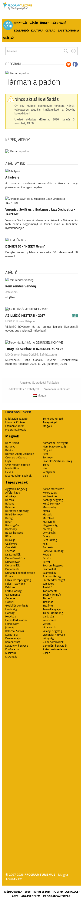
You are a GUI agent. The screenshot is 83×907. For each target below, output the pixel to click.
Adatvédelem (30, 896)
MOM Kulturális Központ (20, 321)
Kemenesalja (13, 638)
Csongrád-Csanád (16, 457)
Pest (45, 454)
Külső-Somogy (51, 503)
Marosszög (49, 507)
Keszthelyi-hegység (16, 645)
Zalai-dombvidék (53, 642)
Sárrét (46, 562)
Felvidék (10, 587)
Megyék (47, 426)
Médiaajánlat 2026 (16, 418)
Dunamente (12, 569)
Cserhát (10, 551)
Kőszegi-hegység (53, 500)
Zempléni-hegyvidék (55, 645)
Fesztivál (20, 23)
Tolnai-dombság (53, 613)
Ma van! (8, 25)
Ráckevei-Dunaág (53, 551)
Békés (9, 450)
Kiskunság (11, 656)
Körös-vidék (50, 496)
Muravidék (49, 522)
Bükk (8, 536)
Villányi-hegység (52, 631)
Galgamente (12, 594)
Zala (45, 476)
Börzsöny (11, 529)
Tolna (46, 465)
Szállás (8, 38)
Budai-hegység (14, 533)
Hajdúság (11, 609)
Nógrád (47, 450)
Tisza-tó (47, 598)
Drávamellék (12, 554)
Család (50, 30)
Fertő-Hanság (13, 591)
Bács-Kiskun (12, 443)
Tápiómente (50, 591)
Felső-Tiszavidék (15, 584)
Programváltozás (15, 429)
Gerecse (10, 598)
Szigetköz (48, 584)
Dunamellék (12, 565)
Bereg (9, 518)
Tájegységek (50, 422)
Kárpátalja (11, 635)
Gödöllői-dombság (16, 605)
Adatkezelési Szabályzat (24, 389)
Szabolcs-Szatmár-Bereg (57, 461)
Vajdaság (48, 616)
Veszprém (49, 472)
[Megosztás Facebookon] (75, 64)
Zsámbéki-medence (55, 649)
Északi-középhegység (18, 580)
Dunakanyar (12, 562)
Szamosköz (49, 573)
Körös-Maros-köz (53, 489)
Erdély (9, 576)
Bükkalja (10, 540)
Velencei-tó (49, 620)
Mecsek (47, 514)
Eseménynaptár (14, 426)
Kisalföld (10, 653)
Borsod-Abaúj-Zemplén (19, 454)
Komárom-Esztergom (56, 443)
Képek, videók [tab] (17, 140)
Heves (9, 472)
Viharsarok (49, 627)
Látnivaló (59, 23)
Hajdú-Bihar (12, 468)
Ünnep (44, 23)
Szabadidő (21, 30)
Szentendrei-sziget (54, 580)
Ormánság (49, 533)
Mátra (46, 511)
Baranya (10, 446)
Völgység (48, 638)
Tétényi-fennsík (52, 594)
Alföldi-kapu (12, 492)
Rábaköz (48, 547)
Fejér (8, 461)
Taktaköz (48, 587)
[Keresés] (66, 51)
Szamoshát (49, 569)
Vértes (46, 624)
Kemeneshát (12, 642)
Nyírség (47, 529)
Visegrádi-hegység (54, 635)
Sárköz (47, 558)
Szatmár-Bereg (52, 576)
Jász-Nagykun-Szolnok (18, 476)
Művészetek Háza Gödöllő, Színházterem (31, 354)
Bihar (8, 522)
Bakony (9, 503)
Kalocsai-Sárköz (14, 631)
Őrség (46, 536)
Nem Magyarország (54, 446)
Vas (45, 468)
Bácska (9, 500)
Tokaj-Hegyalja (52, 609)
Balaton (10, 507)
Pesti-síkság (50, 540)
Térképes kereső (53, 418)
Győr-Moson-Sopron (17, 465)
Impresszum (41, 891)
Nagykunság (50, 525)
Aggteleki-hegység (16, 489)
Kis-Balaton (12, 649)
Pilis (45, 543)
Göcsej (9, 602)
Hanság (9, 613)
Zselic (46, 653)
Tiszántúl (48, 605)
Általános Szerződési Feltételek (39, 382)
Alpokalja (11, 496)
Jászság (9, 627)
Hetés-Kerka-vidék (16, 620)
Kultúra (37, 30)
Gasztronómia (68, 30)
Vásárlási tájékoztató (57, 389)
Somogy (48, 457)
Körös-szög (50, 492)
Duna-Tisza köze (15, 558)
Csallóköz (11, 543)
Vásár (34, 23)
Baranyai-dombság (17, 511)
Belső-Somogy (14, 514)
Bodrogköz (12, 525)
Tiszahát (48, 602)
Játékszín (11, 292)
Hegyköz (10, 616)
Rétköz (47, 554)
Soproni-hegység (53, 565)
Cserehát (10, 547)
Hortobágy (12, 624)
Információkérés (15, 422)
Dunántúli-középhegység (20, 573)
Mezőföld (48, 518)
